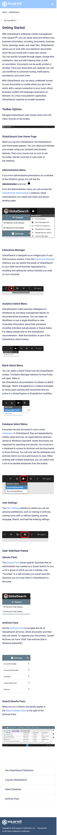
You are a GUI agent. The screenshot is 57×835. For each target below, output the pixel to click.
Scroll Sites (6, 831)
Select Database (13, 789)
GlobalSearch (14, 12)
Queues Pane (13, 562)
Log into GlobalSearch (16, 780)
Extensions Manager (45, 259)
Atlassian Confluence (21, 831)
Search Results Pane (16, 710)
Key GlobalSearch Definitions (19, 770)
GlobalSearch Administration (16, 193)
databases (7, 433)
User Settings (13, 508)
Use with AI (11, 20)
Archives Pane (17, 628)
